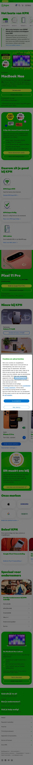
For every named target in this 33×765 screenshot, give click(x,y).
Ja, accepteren (16, 401)
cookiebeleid (26, 385)
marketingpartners (20, 378)
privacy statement (9, 387)
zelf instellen (8, 395)
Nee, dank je (16, 407)
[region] (16, 383)
